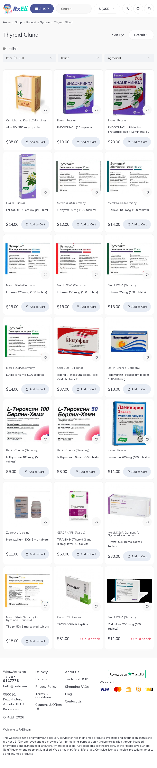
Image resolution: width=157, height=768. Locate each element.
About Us (72, 671)
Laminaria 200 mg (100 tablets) (129, 457)
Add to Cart (37, 142)
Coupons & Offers (48, 705)
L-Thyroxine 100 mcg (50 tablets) (22, 459)
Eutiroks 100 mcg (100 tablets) (128, 210)
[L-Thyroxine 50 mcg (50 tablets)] (78, 423)
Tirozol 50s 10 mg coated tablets (125, 544)
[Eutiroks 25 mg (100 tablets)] (129, 258)
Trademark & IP (76, 679)
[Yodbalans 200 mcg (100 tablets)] (129, 590)
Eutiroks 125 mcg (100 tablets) (26, 292)
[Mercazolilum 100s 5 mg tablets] (27, 506)
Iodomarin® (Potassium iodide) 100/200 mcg (128, 377)
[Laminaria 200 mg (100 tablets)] (129, 423)
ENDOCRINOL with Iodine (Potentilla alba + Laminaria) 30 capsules (128, 130)
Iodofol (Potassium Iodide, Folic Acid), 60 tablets (77, 377)
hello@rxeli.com (15, 686)
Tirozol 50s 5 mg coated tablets (27, 626)
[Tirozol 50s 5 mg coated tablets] (27, 590)
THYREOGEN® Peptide (72, 624)
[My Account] (127, 9)
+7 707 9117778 (11, 678)
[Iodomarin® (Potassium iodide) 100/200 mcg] (129, 341)
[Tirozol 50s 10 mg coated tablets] (129, 506)
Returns (41, 679)
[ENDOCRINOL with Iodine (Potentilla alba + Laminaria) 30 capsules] (129, 94)
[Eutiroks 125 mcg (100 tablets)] (27, 258)
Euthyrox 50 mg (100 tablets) (76, 210)
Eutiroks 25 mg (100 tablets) (127, 292)
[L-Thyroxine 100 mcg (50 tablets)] (27, 423)
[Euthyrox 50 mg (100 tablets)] (78, 176)
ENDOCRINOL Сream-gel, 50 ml (27, 210)
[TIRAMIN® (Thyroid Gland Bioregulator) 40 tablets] (78, 506)
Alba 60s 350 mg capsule (23, 127)
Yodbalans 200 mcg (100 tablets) (124, 626)
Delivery (41, 671)
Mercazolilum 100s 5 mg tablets (27, 539)
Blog (68, 694)
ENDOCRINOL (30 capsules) (75, 127)
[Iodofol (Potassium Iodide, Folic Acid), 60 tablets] (78, 341)
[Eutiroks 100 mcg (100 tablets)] (129, 176)
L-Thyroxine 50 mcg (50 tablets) (78, 457)
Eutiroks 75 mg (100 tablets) (25, 375)
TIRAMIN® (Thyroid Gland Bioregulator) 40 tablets (74, 542)
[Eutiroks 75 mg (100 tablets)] (27, 341)
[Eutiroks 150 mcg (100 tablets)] (78, 258)
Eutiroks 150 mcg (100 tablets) (77, 292)
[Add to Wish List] (45, 109)
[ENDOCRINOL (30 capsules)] (78, 94)
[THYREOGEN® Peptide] (78, 590)
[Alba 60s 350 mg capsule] (27, 94)
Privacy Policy (46, 686)
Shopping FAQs (77, 686)
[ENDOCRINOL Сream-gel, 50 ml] (27, 176)
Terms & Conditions (43, 695)
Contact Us (73, 701)
